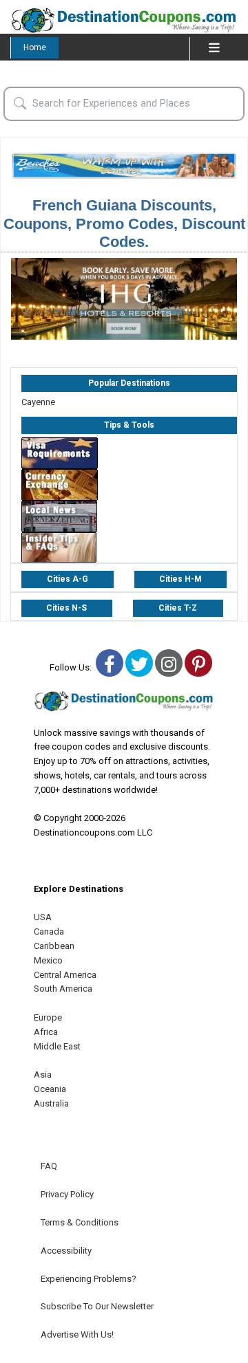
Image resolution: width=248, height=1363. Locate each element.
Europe (48, 1017)
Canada (49, 931)
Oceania (50, 1089)
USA (43, 917)
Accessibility (66, 1250)
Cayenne (38, 402)
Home (34, 47)
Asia (43, 1074)
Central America (65, 975)
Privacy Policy (67, 1194)
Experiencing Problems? (88, 1279)
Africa (46, 1032)
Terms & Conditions (79, 1222)
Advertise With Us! (77, 1334)
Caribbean (54, 946)
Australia (51, 1103)
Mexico (48, 960)
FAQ (49, 1166)
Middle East (57, 1046)
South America (63, 988)
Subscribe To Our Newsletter (97, 1306)
